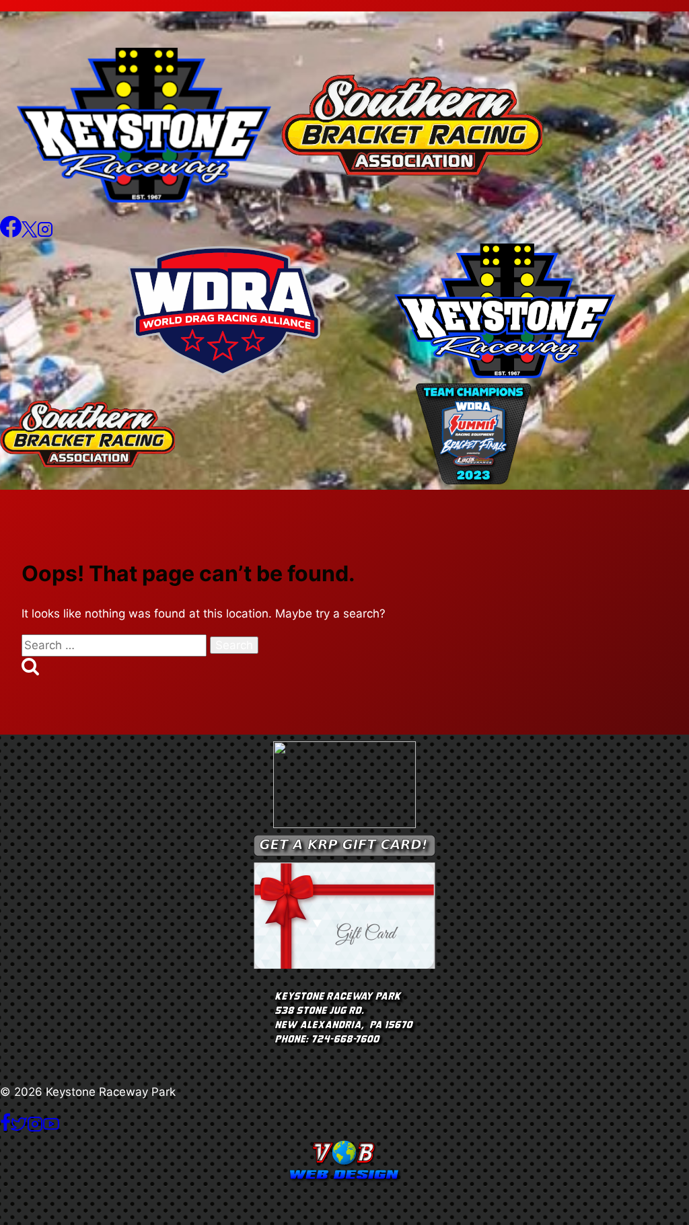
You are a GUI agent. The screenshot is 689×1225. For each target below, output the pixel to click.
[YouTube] (51, 1128)
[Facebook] (11, 233)
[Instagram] (45, 233)
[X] (29, 233)
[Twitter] (19, 1128)
